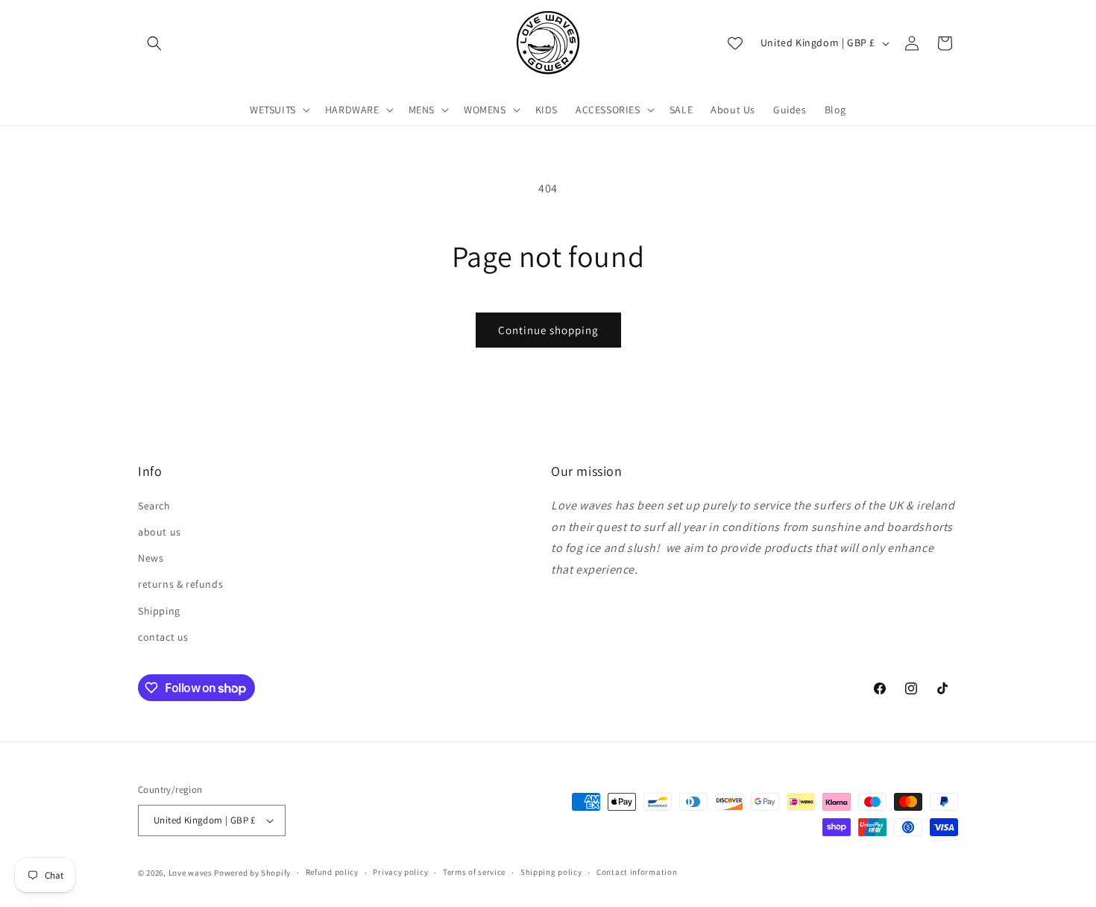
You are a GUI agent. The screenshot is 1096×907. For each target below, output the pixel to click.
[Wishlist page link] (735, 43)
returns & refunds (180, 584)
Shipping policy (551, 872)
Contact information (636, 872)
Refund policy (332, 872)
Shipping (159, 611)
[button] (154, 43)
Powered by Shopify (252, 872)
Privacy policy (400, 872)
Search (154, 505)
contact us (163, 637)
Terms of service (474, 872)
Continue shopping (548, 330)
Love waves (190, 872)
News (150, 558)
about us (159, 532)
